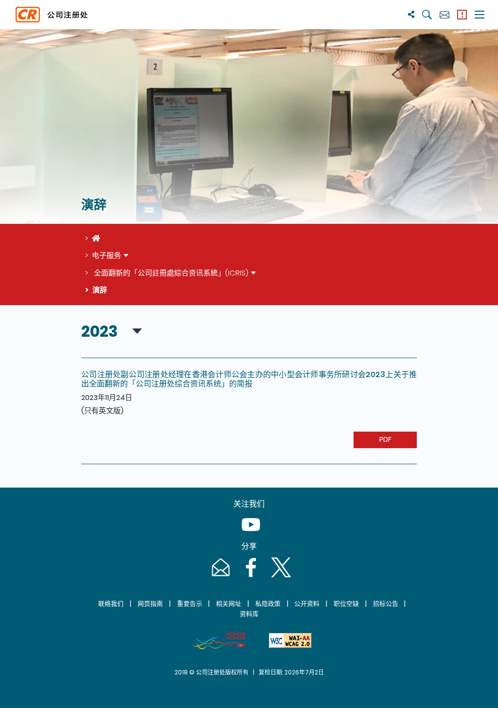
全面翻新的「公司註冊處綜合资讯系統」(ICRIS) (170, 273)
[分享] (411, 14)
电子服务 (106, 255)
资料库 (249, 614)
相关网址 (228, 603)
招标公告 (385, 603)
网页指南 (150, 603)
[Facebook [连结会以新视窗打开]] (250, 577)
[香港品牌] (218, 640)
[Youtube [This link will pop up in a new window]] (249, 534)
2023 (99, 331)
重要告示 (189, 603)
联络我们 (111, 603)
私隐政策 (268, 603)
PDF (385, 439)
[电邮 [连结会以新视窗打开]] (220, 577)
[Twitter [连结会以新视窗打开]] (279, 577)
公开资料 (307, 603)
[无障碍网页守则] (290, 640)
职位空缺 (346, 603)
